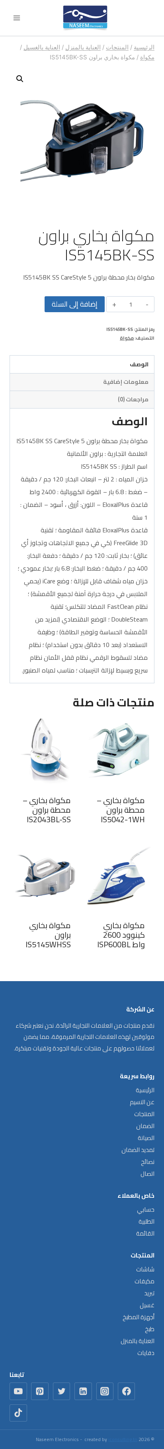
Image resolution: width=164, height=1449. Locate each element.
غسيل (147, 1305)
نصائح (147, 1161)
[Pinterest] (40, 1391)
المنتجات (144, 1114)
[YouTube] (18, 1391)
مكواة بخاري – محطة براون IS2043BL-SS (47, 810)
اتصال (147, 1173)
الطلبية (146, 1221)
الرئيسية (145, 1090)
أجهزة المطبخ (138, 1317)
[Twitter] (61, 1391)
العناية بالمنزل (137, 1341)
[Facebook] (126, 1391)
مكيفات (144, 1281)
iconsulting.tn (122, 1439)
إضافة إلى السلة (75, 304)
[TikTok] (18, 1413)
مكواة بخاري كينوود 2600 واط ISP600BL (121, 935)
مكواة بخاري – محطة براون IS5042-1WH (121, 810)
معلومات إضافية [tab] (125, 381)
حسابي (145, 1209)
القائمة (145, 1233)
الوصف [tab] (139, 364)
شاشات (145, 1269)
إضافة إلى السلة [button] (119, 835)
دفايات (145, 1353)
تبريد (149, 1293)
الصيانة (146, 1138)
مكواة (127, 338)
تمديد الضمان (137, 1150)
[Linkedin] (83, 1391)
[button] (20, 79)
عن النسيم (142, 1102)
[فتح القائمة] (17, 18)
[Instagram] (105, 1391)
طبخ (149, 1329)
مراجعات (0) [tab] (133, 399)
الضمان (145, 1126)
